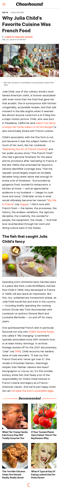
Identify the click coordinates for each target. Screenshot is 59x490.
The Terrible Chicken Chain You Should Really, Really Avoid (13, 474)
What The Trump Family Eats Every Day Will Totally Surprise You (15, 435)
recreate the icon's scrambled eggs (32, 390)
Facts (5, 12)
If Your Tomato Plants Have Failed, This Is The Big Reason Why (44, 435)
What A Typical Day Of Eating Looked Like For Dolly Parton (43, 474)
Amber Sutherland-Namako (19, 37)
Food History (17, 12)
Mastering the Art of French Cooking (25, 149)
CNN (17, 351)
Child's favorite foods (41, 331)
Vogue (23, 204)
